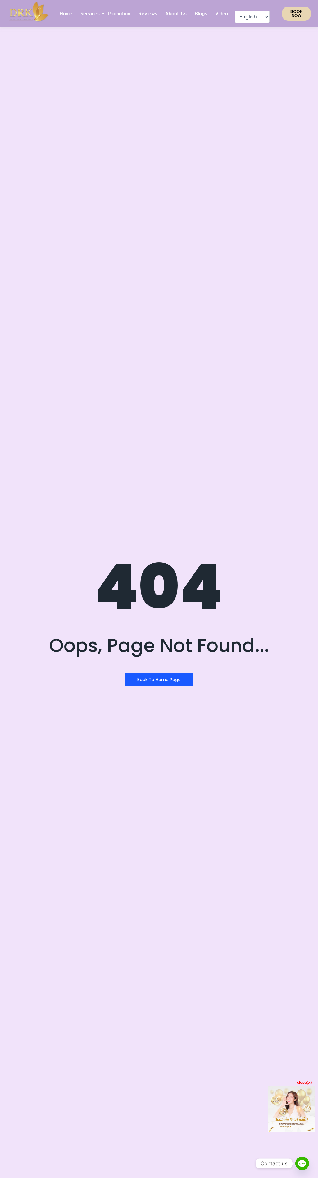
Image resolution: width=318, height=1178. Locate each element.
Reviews (148, 13)
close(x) (304, 1082)
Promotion (119, 13)
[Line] (302, 1163)
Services (90, 13)
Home (66, 13)
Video (221, 13)
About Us (176, 13)
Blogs (201, 13)
